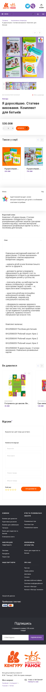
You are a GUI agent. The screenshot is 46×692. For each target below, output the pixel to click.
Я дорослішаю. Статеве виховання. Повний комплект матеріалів (34, 169)
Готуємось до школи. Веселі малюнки (17, 403)
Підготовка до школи (9, 522)
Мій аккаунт (38, 14)
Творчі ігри (6, 557)
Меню (6, 14)
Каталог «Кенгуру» (30, 586)
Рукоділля (5, 553)
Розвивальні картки (31, 527)
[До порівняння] (40, 33)
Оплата (26, 577)
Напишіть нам (33, 682)
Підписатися (36, 637)
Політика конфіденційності (33, 583)
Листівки (5, 550)
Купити (21, 128)
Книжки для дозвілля (9, 518)
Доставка (27, 574)
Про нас (27, 568)
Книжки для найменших (10, 525)
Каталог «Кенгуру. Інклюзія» (33, 589)
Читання (5, 528)
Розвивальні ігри (30, 521)
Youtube (5, 686)
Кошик (41, 7)
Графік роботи (29, 571)
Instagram (13, 683)
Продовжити (31, 489)
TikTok (11, 686)
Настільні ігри (29, 524)
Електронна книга (8, 537)
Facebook (5, 683)
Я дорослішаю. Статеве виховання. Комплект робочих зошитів (12, 169)
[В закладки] (35, 33)
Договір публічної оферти (33, 580)
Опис (6, 240)
